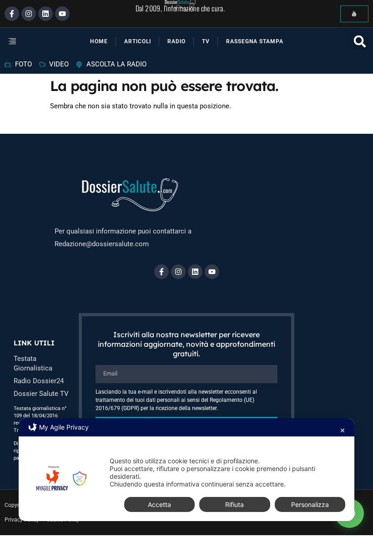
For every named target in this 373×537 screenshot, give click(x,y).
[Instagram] (28, 13)
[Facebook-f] (12, 13)
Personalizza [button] (310, 504)
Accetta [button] (159, 504)
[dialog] (186, 469)
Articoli (137, 41)
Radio (176, 41)
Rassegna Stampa (254, 41)
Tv (206, 41)
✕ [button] (342, 430)
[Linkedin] (45, 13)
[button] (18, 41)
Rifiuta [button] (234, 504)
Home (99, 41)
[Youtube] (62, 13)
